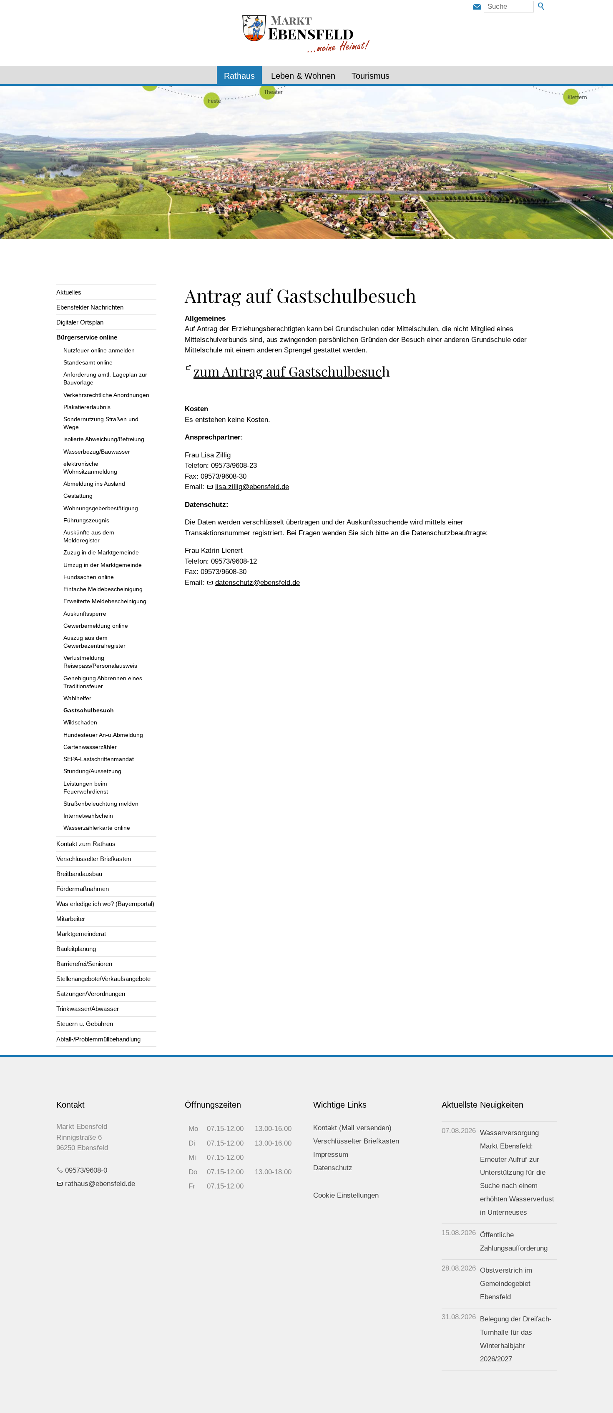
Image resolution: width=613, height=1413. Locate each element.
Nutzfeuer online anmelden (99, 350)
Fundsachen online (88, 577)
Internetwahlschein (88, 816)
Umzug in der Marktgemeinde (102, 565)
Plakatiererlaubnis (87, 407)
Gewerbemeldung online (95, 626)
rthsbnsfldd (98, 1184)
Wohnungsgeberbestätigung (100, 508)
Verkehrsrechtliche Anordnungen (106, 395)
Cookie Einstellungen (346, 1195)
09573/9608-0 (86, 1170)
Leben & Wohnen (303, 75)
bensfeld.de (257, 583)
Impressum (330, 1154)
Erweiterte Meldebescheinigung (104, 601)
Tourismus (370, 75)
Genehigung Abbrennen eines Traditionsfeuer (102, 682)
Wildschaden (80, 722)
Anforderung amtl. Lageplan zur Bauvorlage (105, 379)
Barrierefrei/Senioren (84, 963)
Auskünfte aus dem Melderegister (88, 536)
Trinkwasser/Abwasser (87, 1008)
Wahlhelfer (77, 698)
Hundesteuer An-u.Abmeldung (103, 735)
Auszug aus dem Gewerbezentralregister (94, 642)
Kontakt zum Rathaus (86, 843)
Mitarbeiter (70, 918)
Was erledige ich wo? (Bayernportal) (105, 903)
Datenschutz (332, 1168)
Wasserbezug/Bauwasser (96, 452)
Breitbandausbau (79, 873)
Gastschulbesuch (88, 710)
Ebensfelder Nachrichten (89, 307)
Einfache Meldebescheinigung (103, 589)
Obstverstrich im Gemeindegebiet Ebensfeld (506, 1283)
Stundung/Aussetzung (92, 771)
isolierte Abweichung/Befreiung (103, 439)
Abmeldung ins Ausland (94, 484)
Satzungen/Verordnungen (90, 993)
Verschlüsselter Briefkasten (93, 858)
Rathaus (239, 75)
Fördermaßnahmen (82, 888)
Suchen (541, 6)
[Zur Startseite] (306, 35)
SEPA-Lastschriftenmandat (98, 759)
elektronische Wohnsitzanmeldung (90, 468)
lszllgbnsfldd (250, 487)
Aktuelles (68, 292)
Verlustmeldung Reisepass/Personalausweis (100, 662)
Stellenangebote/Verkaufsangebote (103, 978)
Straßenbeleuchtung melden (100, 804)
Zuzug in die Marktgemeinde (101, 552)
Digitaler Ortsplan (79, 322)
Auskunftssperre (84, 614)
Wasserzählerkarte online (96, 828)
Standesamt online (88, 362)
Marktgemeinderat (81, 933)
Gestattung (78, 496)
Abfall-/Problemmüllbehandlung (98, 1039)
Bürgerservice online (86, 337)
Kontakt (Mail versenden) (352, 1128)
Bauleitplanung (76, 948)
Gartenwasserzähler (90, 747)
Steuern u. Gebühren (84, 1023)
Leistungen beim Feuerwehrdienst (85, 788)
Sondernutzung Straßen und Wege (100, 423)
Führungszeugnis (86, 520)
